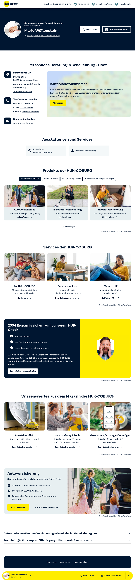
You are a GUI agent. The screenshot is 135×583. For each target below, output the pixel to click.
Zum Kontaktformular (23, 123)
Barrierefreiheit (81, 562)
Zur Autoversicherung (44, 507)
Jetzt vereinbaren (30, 112)
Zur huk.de (23, 298)
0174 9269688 (26, 107)
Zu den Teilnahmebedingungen (23, 371)
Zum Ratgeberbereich (22, 447)
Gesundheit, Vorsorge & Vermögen (99, 179)
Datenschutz (65, 562)
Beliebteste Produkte (30, 179)
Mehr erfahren (22, 217)
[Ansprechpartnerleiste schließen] (128, 575)
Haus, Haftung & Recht (71, 179)
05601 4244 (92, 29)
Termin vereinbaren (118, 29)
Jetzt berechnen (18, 507)
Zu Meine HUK (108, 298)
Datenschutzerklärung (69, 96)
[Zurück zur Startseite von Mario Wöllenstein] (11, 4)
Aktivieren (58, 103)
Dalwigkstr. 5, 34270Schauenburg (43, 35)
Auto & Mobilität (51, 179)
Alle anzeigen (69, 227)
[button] (67, 227)
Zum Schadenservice (65, 298)
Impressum (52, 562)
